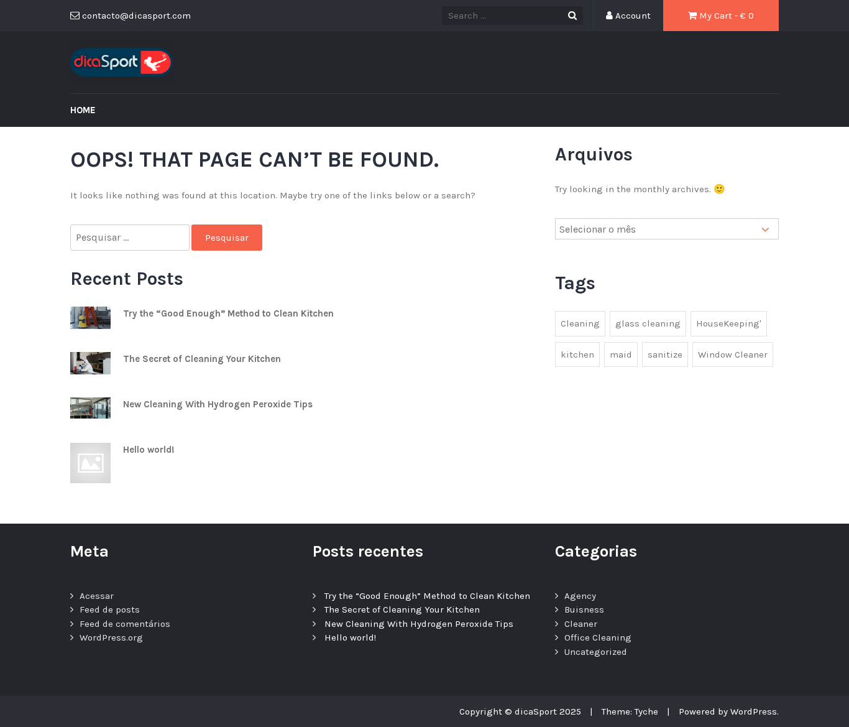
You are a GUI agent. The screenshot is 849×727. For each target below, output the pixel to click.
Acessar (97, 595)
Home (83, 110)
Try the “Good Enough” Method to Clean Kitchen (228, 313)
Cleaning (580, 323)
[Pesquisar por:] (130, 238)
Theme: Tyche (630, 711)
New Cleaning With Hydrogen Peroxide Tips (218, 404)
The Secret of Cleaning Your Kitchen (202, 358)
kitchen (577, 354)
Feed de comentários (125, 623)
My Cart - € (725, 15)
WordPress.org (111, 637)
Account (632, 15)
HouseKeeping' (728, 323)
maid (621, 354)
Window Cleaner (733, 354)
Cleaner (580, 623)
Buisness (584, 609)
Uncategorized (595, 651)
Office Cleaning (597, 637)
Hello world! (149, 449)
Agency (580, 595)
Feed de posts (110, 609)
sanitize (665, 354)
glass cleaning (648, 323)
